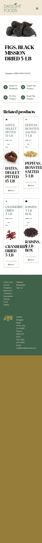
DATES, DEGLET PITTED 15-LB (12, 175)
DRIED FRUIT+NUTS (22, 73)
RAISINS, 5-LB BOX (32, 246)
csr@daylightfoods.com (26, 348)
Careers (19, 282)
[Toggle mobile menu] (37, 8)
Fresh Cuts (8, 282)
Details (12, 190)
